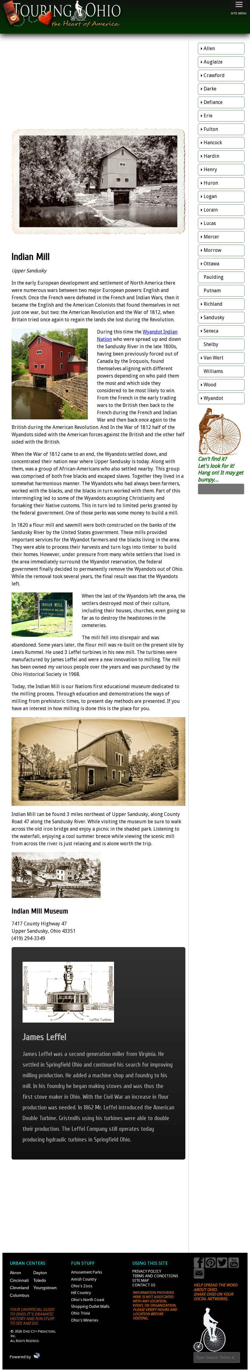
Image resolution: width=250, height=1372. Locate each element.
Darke (210, 89)
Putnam (212, 290)
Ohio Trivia (80, 1313)
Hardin (211, 156)
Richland (213, 304)
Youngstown (45, 1287)
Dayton (40, 1272)
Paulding (213, 277)
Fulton (211, 129)
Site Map (140, 1280)
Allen (209, 48)
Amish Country (83, 1279)
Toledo (39, 1280)
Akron (15, 1272)
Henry (210, 169)
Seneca (211, 331)
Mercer (211, 237)
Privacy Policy (146, 1271)
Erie (208, 116)
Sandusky (214, 317)
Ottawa (211, 264)
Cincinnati (19, 1280)
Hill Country (81, 1292)
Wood (210, 385)
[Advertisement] (98, 85)
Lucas (210, 223)
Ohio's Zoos (81, 1286)
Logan (210, 196)
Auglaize (213, 62)
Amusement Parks (86, 1272)
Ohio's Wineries (84, 1320)
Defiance (213, 102)
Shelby (211, 344)
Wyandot (213, 398)
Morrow (212, 250)
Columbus (19, 1295)
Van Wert (213, 358)
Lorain (211, 210)
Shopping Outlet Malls (90, 1306)
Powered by (20, 1357)
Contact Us (143, 1285)
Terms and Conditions (155, 1276)
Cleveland (19, 1287)
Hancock (213, 143)
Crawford (214, 75)
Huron (211, 183)
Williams (213, 371)
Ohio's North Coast (87, 1299)
